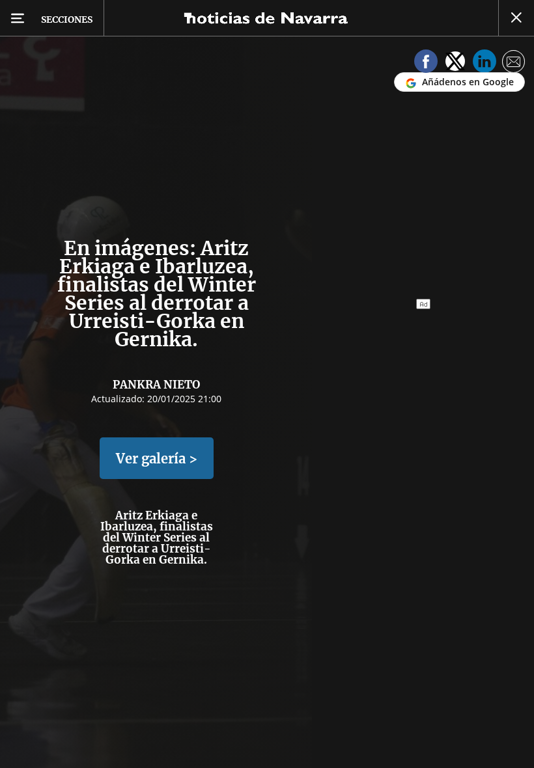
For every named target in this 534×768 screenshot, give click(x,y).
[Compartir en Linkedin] (484, 63)
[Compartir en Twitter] (455, 63)
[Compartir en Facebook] (426, 63)
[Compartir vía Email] (514, 63)
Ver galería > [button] (156, 458)
